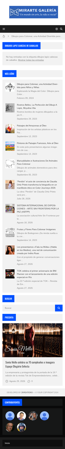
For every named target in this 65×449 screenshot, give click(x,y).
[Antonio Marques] (10, 415)
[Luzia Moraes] (32, 415)
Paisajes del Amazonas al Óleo (31, 125)
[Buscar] (61, 29)
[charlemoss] (10, 427)
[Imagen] (32, 340)
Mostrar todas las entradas (31, 60)
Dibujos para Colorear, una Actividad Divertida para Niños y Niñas (37, 36)
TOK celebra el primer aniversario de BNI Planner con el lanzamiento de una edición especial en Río (37, 274)
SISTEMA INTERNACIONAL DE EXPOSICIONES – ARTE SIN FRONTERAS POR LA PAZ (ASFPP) (38, 208)
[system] (56, 29)
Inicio (7, 443)
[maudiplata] (21, 427)
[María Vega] (44, 415)
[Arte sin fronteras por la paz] (21, 415)
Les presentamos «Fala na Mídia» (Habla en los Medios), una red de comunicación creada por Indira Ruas (37, 250)
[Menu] (3, 29)
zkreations (27, 392)
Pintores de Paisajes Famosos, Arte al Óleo (37, 143)
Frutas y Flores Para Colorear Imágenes (36, 229)
